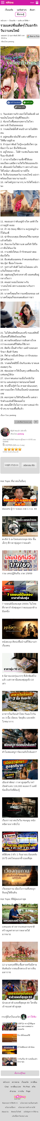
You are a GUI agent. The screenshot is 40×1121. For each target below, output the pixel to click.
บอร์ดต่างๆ (21, 10)
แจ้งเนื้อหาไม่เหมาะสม (20, 1116)
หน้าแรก (4, 21)
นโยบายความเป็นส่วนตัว (29, 1103)
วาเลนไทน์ (8, 129)
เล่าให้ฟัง (31, 1016)
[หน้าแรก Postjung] (10, 2)
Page (28, 1091)
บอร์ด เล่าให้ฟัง (23, 21)
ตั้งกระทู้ (20, 14)
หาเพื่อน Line (16, 1087)
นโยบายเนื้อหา (10, 1107)
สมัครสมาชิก (29, 465)
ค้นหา (32, 10)
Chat (6, 1087)
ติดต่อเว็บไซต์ (16, 1112)
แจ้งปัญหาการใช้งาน (31, 1112)
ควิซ (33, 1087)
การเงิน (21, 1091)
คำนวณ (13, 1091)
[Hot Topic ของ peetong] (5, 436)
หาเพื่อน (34, 1082)
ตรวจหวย (15, 1082)
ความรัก (8, 340)
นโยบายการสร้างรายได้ (26, 1107)
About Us (5, 1112)
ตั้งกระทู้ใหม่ (20, 1073)
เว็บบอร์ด (9, 10)
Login (11, 465)
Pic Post (26, 1087)
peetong (11, 41)
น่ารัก (7, 236)
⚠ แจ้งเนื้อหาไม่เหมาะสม (23, 422)
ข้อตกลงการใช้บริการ (10, 1103)
